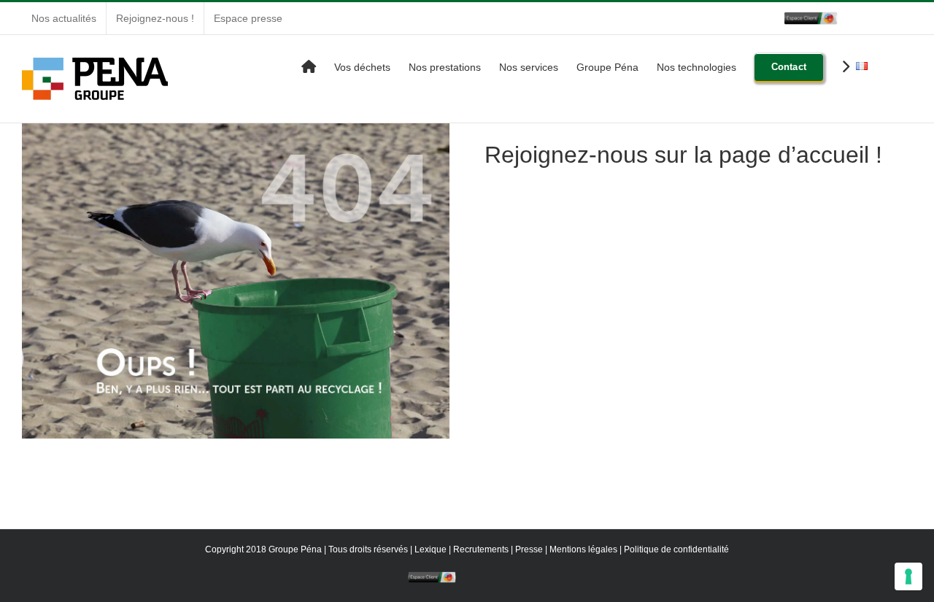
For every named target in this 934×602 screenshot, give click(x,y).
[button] (890, 65)
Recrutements (481, 549)
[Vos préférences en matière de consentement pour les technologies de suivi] (908, 576)
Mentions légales (583, 549)
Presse (529, 549)
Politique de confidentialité (676, 549)
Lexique (430, 549)
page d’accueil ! (800, 155)
